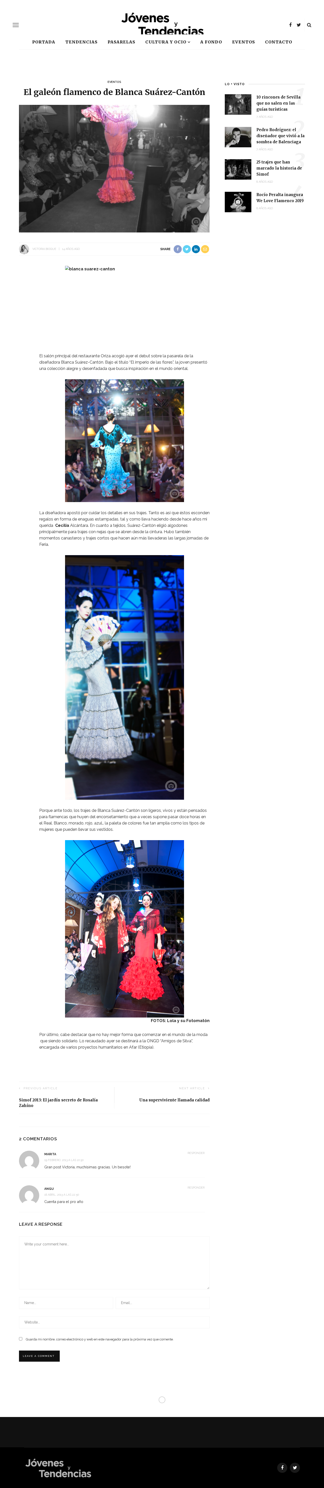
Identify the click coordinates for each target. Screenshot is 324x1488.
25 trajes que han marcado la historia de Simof (279, 168)
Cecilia (62, 525)
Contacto (278, 41)
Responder (196, 1153)
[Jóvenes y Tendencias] (58, 1467)
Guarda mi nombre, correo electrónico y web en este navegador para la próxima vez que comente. (100, 1339)
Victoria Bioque (44, 249)
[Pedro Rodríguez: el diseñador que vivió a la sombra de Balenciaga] (238, 136)
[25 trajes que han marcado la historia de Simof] (238, 169)
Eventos (243, 41)
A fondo (211, 41)
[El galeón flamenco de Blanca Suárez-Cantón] (114, 168)
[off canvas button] (16, 25)
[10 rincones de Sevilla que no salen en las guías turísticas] (238, 104)
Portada (43, 41)
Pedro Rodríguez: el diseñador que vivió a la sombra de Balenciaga (280, 135)
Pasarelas (121, 41)
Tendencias (81, 41)
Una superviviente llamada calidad (174, 1100)
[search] (309, 25)
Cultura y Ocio (165, 41)
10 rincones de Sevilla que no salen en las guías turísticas (278, 103)
